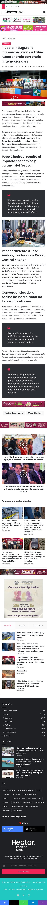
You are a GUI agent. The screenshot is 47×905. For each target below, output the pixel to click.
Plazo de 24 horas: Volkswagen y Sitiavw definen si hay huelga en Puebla (12, 524)
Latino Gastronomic (14, 413)
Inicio (6, 38)
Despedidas (22, 671)
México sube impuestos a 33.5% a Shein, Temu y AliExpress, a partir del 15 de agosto (30, 772)
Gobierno (8, 718)
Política (7, 725)
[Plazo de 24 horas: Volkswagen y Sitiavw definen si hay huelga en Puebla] (12, 513)
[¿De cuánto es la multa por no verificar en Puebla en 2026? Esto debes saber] (8, 751)
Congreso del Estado (18, 798)
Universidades (10, 732)
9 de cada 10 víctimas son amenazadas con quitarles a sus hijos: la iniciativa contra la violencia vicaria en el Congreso (33, 526)
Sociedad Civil (10, 729)
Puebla (5, 806)
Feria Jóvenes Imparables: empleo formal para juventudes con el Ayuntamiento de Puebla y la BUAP (12, 556)
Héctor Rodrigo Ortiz (23, 882)
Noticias (12, 38)
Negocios (8, 721)
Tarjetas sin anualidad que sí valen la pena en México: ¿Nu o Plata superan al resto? (30, 761)
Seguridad (6, 810)
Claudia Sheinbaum (29, 794)
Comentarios (38, 625)
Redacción (7, 67)
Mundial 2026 (27, 802)
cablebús (6, 794)
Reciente (7, 625)
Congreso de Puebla (34, 798)
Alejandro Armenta (9, 790)
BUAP (38, 790)
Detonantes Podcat (10, 711)
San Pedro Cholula (32, 806)
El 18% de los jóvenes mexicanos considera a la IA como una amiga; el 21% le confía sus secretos (34, 556)
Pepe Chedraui (35, 413)
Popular (22, 625)
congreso (6, 798)
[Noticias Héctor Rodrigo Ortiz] (15, 12)
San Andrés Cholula (17, 806)
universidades (17, 810)
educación (16, 802)
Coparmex (6, 802)
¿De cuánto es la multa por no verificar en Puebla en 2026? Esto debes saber (29, 750)
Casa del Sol (16, 794)
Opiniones (6, 736)
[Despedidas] (8, 674)
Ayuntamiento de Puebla (25, 790)
